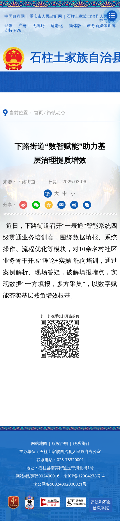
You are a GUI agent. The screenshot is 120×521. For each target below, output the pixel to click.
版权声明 (60, 443)
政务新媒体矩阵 (101, 25)
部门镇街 (107, 21)
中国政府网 (14, 16)
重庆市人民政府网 (45, 16)
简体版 (75, 25)
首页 (38, 112)
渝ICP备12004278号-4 (84, 476)
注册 (22, 25)
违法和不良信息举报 (101, 505)
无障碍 (39, 25)
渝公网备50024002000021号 (60, 484)
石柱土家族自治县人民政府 (91, 16)
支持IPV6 (12, 30)
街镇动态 (56, 112)
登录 (8, 25)
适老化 (57, 25)
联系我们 (81, 443)
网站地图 (39, 443)
